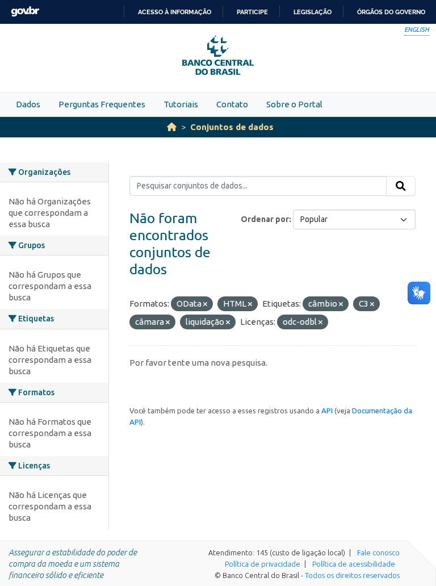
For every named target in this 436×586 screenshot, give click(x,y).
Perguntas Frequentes (101, 104)
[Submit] (401, 186)
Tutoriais (181, 104)
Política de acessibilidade (353, 564)
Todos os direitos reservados (352, 575)
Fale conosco (378, 552)
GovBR (25, 11)
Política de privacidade (262, 564)
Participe (252, 12)
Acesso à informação (174, 12)
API (327, 411)
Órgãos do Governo (391, 12)
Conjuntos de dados (232, 127)
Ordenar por (265, 219)
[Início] (172, 127)
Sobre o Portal (294, 104)
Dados (28, 104)
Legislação (313, 12)
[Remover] (205, 304)
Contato (232, 104)
